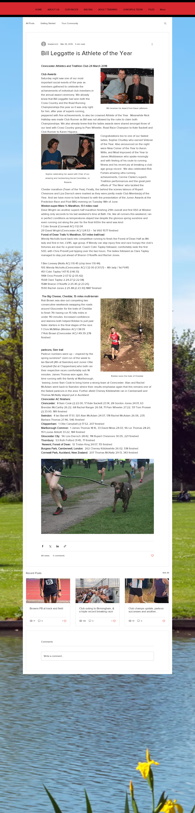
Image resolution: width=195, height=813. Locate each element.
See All (166, 572)
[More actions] (152, 44)
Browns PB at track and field (46, 608)
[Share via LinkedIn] (57, 546)
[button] (165, 23)
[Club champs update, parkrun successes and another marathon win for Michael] (147, 590)
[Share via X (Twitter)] (50, 546)
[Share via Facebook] (42, 546)
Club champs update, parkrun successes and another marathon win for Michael (146, 610)
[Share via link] (65, 546)
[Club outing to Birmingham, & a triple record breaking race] (98, 590)
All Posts (30, 23)
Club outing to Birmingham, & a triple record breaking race (96, 610)
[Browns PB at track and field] (48, 590)
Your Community (70, 23)
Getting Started (48, 23)
